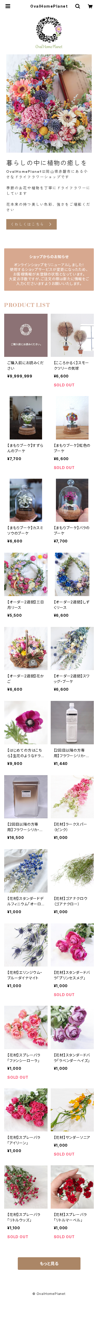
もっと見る (49, 1263)
